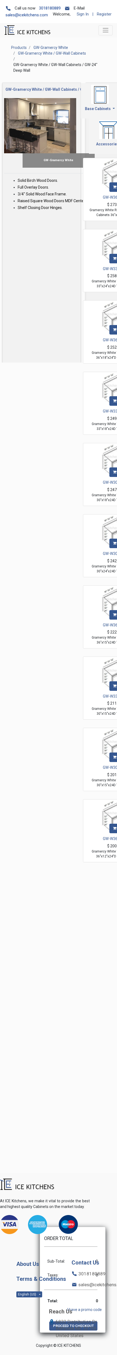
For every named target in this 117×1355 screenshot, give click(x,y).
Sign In (83, 14)
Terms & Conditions (41, 1279)
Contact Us (85, 1262)
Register (104, 14)
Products (19, 47)
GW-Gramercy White (50, 47)
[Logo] (27, 1184)
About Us (27, 1264)
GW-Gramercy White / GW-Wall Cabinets (52, 53)
